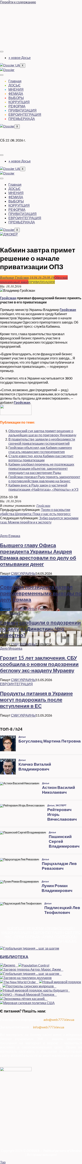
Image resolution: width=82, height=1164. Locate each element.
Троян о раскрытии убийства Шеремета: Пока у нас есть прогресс (35, 512)
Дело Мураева (11, 648)
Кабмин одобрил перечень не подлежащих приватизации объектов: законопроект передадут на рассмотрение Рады (41, 468)
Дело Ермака (10, 536)
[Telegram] (41, 26)
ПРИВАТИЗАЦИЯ (22, 110)
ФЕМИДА (15, 94)
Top (3, 1162)
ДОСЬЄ (14, 85)
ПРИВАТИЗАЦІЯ (59, 928)
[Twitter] (41, 18)
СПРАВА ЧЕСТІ (17, 941)
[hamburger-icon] (1, 51)
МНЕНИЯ (16, 89)
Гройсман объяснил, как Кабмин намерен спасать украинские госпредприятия (40, 450)
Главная (14, 81)
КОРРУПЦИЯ (19, 102)
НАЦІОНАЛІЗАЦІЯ (15, 932)
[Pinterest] (41, 42)
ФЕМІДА (38, 941)
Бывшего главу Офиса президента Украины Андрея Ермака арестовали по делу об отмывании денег (38, 554)
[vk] (41, 34)
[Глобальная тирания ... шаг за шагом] (29, 948)
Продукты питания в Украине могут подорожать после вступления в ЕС (36, 699)
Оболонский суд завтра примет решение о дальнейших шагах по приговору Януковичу (42, 433)
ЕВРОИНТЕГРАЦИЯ (24, 114)
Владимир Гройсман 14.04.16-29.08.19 (27, 277)
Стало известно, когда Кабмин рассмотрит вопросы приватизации (40, 458)
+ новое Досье (19, 58)
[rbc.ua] (16, 414)
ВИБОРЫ (54, 941)
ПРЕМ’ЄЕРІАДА (27, 937)
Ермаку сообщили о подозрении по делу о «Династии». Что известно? (40, 628)
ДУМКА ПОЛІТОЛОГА (59, 937)
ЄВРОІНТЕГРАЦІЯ (47, 932)
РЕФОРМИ (35, 928)
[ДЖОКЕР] (9, 234)
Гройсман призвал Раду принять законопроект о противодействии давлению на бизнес (44, 479)
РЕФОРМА (16, 106)
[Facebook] (41, 9)
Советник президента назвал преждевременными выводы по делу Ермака (41, 593)
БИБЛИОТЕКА (14, 956)
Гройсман (8, 298)
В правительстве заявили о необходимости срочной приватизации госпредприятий (41, 441)
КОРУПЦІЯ (16, 928)
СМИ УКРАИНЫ (23, 573)
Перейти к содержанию (18, 2)
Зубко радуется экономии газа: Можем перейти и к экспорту (39, 520)
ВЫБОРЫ (16, 98)
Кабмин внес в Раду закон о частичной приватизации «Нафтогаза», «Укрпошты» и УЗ (43, 487)
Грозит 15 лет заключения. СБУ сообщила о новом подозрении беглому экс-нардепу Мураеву (39, 664)
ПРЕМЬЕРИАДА (21, 119)
